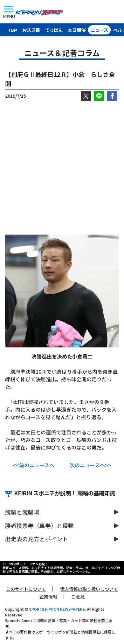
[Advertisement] (62, 168)
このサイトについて (26, 589)
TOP (12, 30)
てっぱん (54, 30)
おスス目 (31, 30)
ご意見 (78, 596)
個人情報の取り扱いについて (89, 589)
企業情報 (48, 596)
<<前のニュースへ (33, 465)
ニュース (99, 30)
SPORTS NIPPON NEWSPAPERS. (57, 609)
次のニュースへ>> (90, 465)
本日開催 (77, 30)
